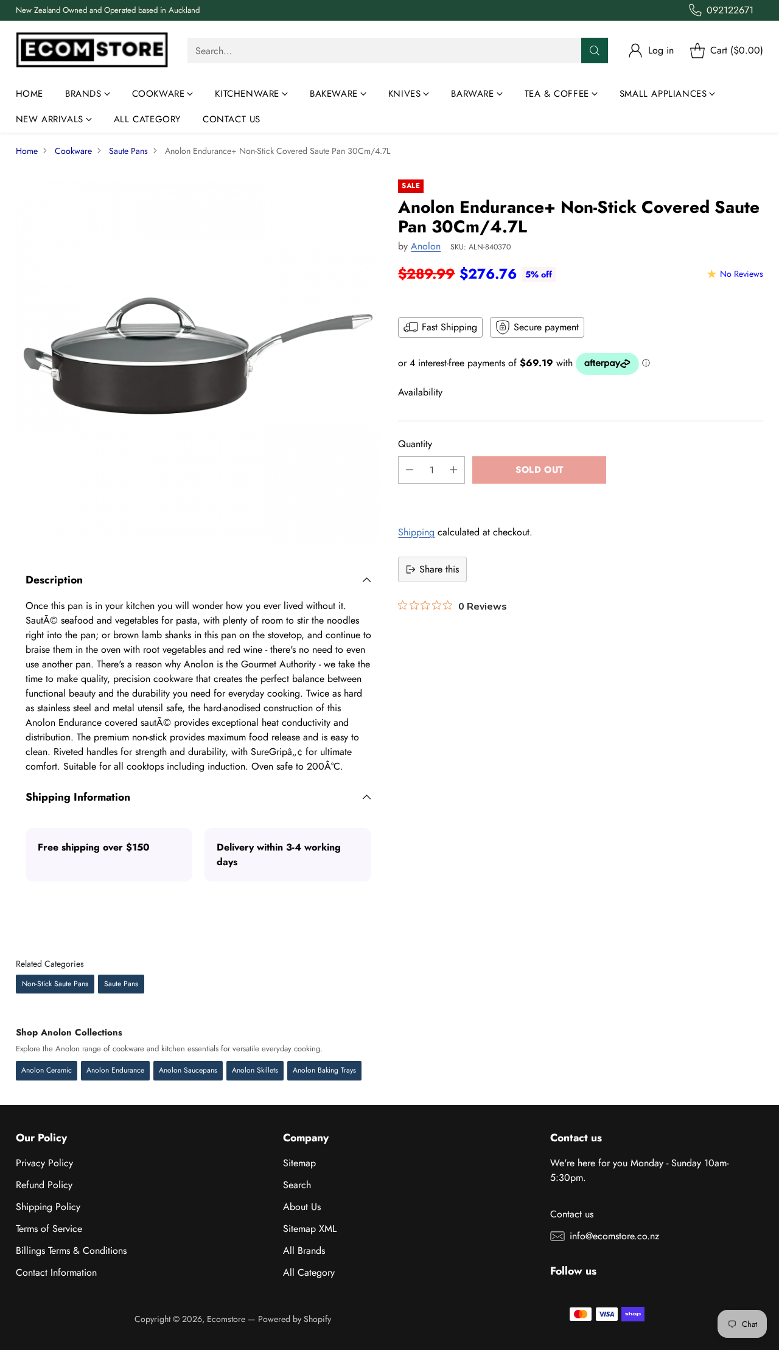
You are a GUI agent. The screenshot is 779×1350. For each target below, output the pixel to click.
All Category (309, 1272)
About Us (302, 1207)
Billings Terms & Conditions (71, 1251)
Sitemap (299, 1163)
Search (297, 1185)
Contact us (571, 1214)
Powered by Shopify (294, 1319)
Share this (439, 569)
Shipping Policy (48, 1207)
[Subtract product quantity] (410, 470)
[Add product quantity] (453, 470)
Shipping (416, 532)
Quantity (415, 444)
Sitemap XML (310, 1229)
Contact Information (56, 1272)
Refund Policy (44, 1185)
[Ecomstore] (92, 50)
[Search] (594, 50)
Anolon (426, 246)
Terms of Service (49, 1229)
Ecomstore (226, 1319)
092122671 (730, 10)
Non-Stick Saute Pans (55, 983)
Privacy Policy (44, 1163)
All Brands (304, 1251)
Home (27, 151)
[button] (580, 497)
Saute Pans (128, 151)
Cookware (73, 151)
